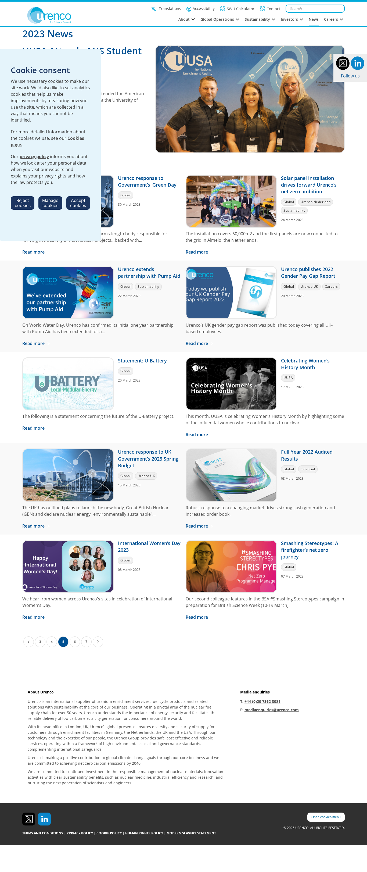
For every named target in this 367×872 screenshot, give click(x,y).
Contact (273, 8)
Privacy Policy (80, 833)
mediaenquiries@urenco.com (271, 709)
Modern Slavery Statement (191, 833)
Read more (34, 252)
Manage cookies (50, 203)
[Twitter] (343, 63)
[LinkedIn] (357, 63)
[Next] (98, 641)
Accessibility (204, 8)
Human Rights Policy (144, 833)
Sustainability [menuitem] (257, 19)
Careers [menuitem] (331, 19)
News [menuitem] (314, 19)
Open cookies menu (326, 817)
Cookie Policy (109, 833)
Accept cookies (78, 203)
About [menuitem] (184, 19)
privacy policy (34, 156)
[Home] (61, 15)
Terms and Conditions (42, 833)
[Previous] (28, 641)
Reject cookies (23, 203)
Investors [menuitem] (289, 19)
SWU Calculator (240, 8)
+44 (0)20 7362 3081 (262, 701)
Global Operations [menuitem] (217, 19)
